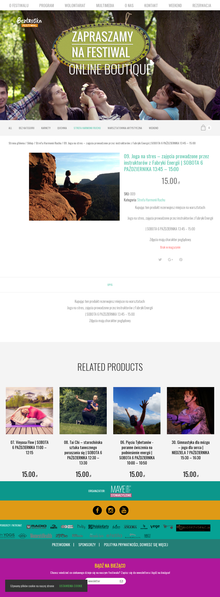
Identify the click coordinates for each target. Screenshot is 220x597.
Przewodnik (61, 544)
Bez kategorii (26, 128)
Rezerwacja (201, 5)
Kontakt (151, 5)
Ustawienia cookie (70, 585)
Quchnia (62, 128)
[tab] (110, 285)
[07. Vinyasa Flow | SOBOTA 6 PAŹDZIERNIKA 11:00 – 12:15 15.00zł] (29, 410)
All (10, 128)
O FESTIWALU (19, 5)
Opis (110, 284)
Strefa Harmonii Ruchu (87, 128)
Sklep (30, 143)
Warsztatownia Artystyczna (125, 128)
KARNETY (45, 128)
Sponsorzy (87, 544)
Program (46, 5)
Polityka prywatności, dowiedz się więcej (136, 544)
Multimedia (105, 5)
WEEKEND (175, 5)
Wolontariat (75, 5)
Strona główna (17, 143)
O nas (129, 5)
